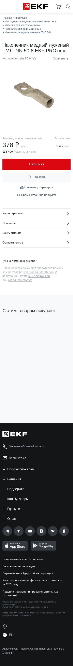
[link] (7, 531)
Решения (14, 479)
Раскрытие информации (18, 566)
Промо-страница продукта (38, 194)
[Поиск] (68, 7)
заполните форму (20, 279)
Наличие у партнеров (38, 187)
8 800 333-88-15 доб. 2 (41, 272)
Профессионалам (20, 469)
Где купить (15, 509)
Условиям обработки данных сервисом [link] (21, 607)
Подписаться (17, 457)
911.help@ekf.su (39, 275)
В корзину (18, 403)
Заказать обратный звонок (26, 446)
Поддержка (15, 489)
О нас (11, 519)
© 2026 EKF (9, 653)
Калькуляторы (18, 499)
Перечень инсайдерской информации (27, 573)
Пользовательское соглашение (23, 559)
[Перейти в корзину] (59, 6)
